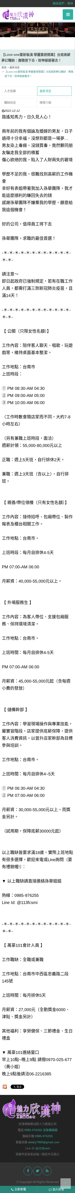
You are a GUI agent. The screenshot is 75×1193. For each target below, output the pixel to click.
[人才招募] (37, 30)
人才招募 (10, 91)
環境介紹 (45, 102)
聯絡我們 (58, 3)
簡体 (70, 3)
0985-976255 (44, 1136)
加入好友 (58, 1189)
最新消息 (45, 91)
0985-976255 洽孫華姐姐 (41, 1130)
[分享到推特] (37, 1171)
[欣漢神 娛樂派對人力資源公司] (18, 14)
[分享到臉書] (28, 1171)
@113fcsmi (42, 1148)
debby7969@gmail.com (43, 1142)
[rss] (47, 1171)
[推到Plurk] (5, 1087)
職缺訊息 (10, 102)
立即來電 (20, 1189)
